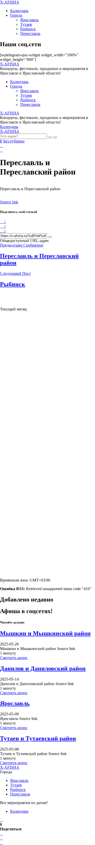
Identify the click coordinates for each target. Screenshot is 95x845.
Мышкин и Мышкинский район (45, 633)
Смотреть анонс (14, 658)
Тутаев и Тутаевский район (38, 738)
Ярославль (29, 20)
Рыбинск (28, 29)
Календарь (19, 11)
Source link (9, 202)
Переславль (30, 33)
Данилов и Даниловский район (43, 668)
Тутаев (26, 24)
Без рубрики (14, 141)
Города (16, 15)
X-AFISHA (9, 2)
